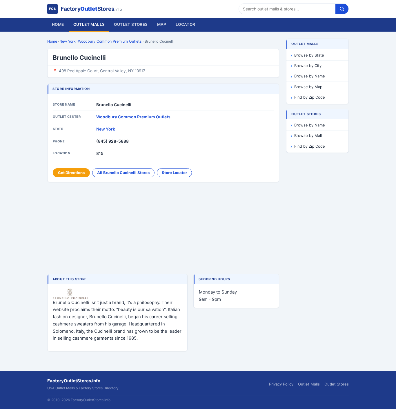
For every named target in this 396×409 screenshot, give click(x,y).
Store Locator (174, 172)
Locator (185, 24)
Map (161, 24)
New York (67, 41)
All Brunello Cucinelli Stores (123, 172)
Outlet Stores (131, 24)
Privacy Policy (281, 384)
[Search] (341, 9)
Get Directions (71, 172)
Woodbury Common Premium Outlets (110, 41)
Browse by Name (309, 76)
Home (58, 24)
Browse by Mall (308, 135)
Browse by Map (308, 86)
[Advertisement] (163, 228)
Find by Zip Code (309, 97)
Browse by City (307, 65)
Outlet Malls (89, 24)
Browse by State (309, 55)
